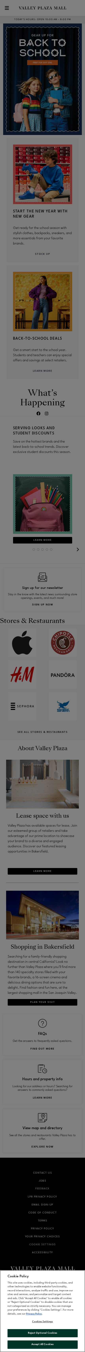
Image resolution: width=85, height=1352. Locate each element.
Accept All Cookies (42, 1344)
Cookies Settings (42, 1322)
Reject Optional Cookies (42, 1333)
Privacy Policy (34, 1314)
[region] (42, 1311)
